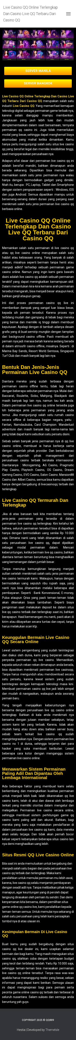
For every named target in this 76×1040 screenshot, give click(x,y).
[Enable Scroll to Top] (67, 1031)
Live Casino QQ (23, 106)
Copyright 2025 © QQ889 (38, 1020)
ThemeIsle (52, 1030)
